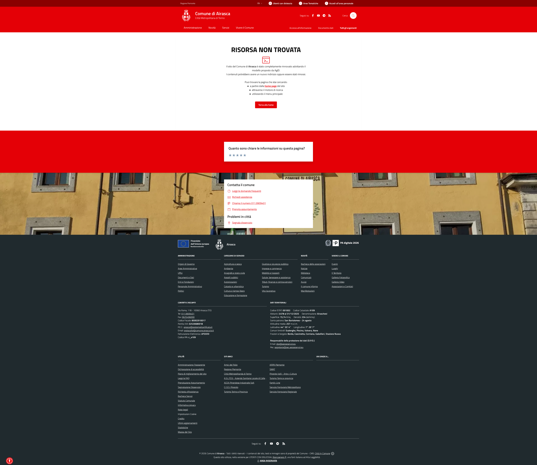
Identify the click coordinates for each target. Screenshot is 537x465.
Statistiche (183, 427)
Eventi (335, 264)
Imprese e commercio (272, 268)
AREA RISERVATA (268, 460)
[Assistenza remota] (333, 453)
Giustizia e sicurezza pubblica (275, 264)
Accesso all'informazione (300, 28)
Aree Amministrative (187, 268)
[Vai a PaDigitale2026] (342, 242)
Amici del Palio (230, 364)
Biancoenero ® (279, 457)
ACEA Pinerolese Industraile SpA (239, 382)
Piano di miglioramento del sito (192, 373)
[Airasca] (186, 15)
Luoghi (335, 268)
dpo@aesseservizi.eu (286, 344)
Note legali (183, 409)
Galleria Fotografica (341, 277)
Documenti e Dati (186, 277)
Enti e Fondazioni (186, 282)
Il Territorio (336, 273)
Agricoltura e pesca (233, 264)
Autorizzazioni (230, 282)
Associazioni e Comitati (342, 286)
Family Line (275, 382)
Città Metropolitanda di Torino (237, 373)
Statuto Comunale (186, 400)
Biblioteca (305, 273)
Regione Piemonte (187, 3)
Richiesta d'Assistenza (188, 391)
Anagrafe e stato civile (234, 273)
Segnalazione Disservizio (189, 387)
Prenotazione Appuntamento (191, 382)
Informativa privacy (187, 405)
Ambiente (228, 268)
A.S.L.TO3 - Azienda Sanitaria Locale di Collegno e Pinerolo (251, 378)
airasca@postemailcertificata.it (198, 327)
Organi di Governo (186, 264)
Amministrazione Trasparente (191, 364)
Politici (181, 291)
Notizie (304, 268)
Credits (181, 418)
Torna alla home (266, 105)
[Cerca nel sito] (353, 15)
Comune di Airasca (212, 13)
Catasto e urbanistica (234, 286)
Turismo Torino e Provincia (236, 391)
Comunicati (306, 277)
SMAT (272, 369)
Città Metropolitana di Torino (210, 18)
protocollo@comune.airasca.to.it (199, 330)
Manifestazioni (308, 291)
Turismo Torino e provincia (281, 378)
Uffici (180, 273)
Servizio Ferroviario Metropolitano (285, 387)
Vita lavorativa (268, 291)
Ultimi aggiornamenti (187, 423)
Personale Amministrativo (190, 286)
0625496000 (188, 317)
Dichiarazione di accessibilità (191, 369)
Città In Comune (322, 453)
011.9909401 (187, 313)
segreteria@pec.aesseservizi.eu (289, 347)
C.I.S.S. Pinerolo (231, 387)
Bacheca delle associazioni (313, 264)
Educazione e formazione (235, 295)
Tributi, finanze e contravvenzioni (277, 282)
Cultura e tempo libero (234, 291)
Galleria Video (338, 282)
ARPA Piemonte (277, 364)
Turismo (265, 286)
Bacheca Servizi (185, 396)
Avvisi (303, 282)
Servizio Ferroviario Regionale (283, 391)
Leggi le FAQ (183, 378)
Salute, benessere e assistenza (276, 277)
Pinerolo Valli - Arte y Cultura (283, 373)
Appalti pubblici (231, 277)
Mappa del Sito (185, 432)
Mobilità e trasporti (270, 273)
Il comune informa (309, 286)
